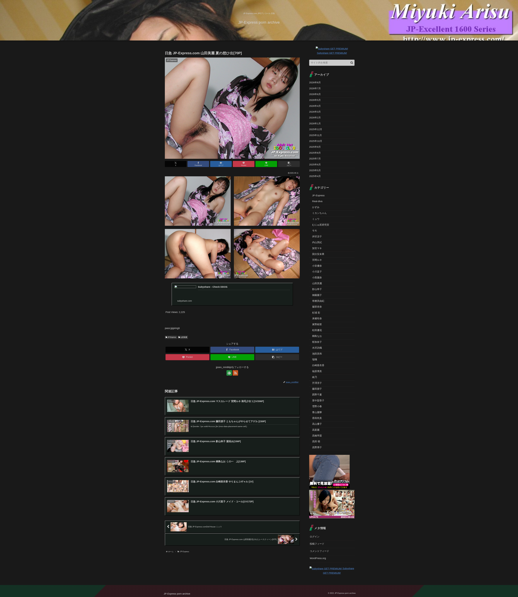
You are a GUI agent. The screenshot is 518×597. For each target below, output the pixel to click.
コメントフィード (319, 551)
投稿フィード (317, 543)
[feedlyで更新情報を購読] (229, 373)
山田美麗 (184, 337)
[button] (289, 164)
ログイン (314, 536)
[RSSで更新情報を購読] (235, 373)
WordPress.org (318, 558)
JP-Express (172, 337)
